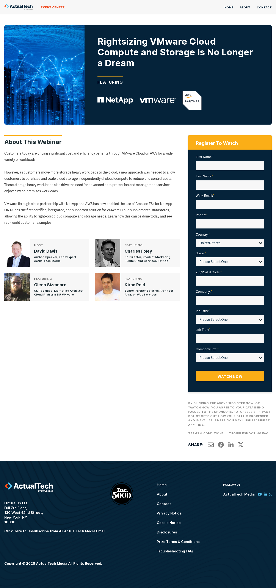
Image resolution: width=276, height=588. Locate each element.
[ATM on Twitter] (270, 494)
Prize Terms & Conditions (178, 542)
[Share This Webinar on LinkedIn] (231, 445)
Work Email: (205, 195)
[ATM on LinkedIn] (265, 494)
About (245, 7)
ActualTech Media (34, 7)
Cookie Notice (169, 523)
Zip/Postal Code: (209, 272)
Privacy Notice (169, 513)
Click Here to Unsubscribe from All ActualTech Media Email (54, 531)
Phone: (201, 215)
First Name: (205, 156)
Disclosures (167, 532)
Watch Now (230, 376)
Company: (204, 291)
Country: (203, 234)
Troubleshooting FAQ (248, 433)
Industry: (203, 310)
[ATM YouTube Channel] (260, 494)
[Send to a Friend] (211, 445)
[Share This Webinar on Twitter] (240, 445)
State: (201, 253)
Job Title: (203, 329)
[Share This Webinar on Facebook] (221, 445)
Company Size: (207, 349)
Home (228, 7)
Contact (264, 7)
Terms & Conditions (206, 433)
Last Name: (204, 176)
